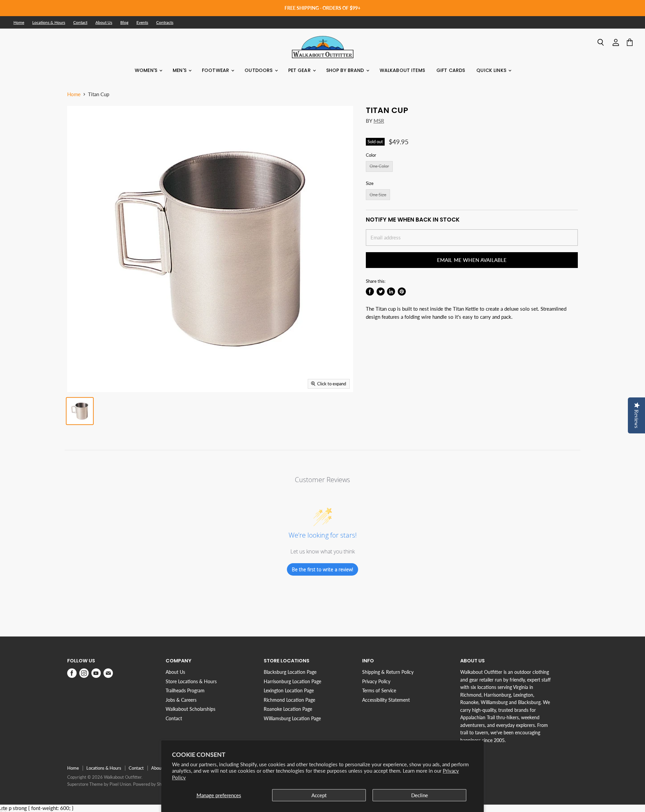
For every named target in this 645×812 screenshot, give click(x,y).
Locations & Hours (48, 22)
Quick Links (492, 70)
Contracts (164, 22)
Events (142, 22)
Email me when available (472, 260)
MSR (379, 121)
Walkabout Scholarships (190, 709)
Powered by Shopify (152, 784)
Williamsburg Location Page (292, 718)
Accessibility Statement (386, 700)
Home (18, 22)
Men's (180, 70)
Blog (124, 22)
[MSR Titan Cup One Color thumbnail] (80, 411)
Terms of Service (379, 690)
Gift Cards (450, 70)
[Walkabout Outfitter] (322, 47)
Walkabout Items (402, 70)
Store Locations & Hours (191, 681)
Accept (319, 795)
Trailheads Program (185, 690)
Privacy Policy (376, 681)
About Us (103, 22)
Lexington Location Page (289, 690)
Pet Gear (300, 70)
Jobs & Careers (181, 700)
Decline (419, 795)
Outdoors (259, 70)
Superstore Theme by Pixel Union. (99, 784)
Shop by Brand (346, 70)
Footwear (216, 70)
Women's (147, 70)
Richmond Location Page (289, 700)
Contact (80, 22)
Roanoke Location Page (288, 709)
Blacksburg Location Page (290, 672)
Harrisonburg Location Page (292, 681)
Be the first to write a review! (322, 569)
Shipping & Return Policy (388, 672)
